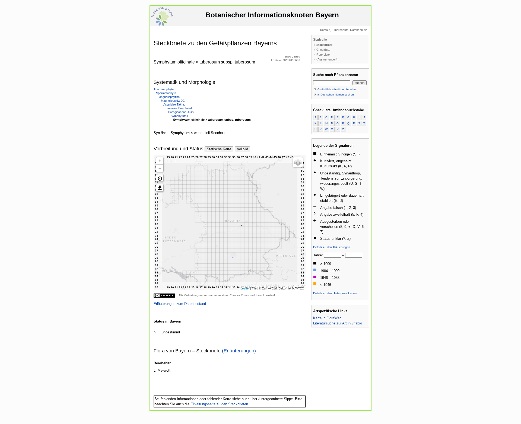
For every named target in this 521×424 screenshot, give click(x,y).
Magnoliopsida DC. (173, 100)
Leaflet (244, 288)
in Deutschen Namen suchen (335, 94)
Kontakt (325, 29)
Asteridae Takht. (174, 104)
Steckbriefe (324, 44)
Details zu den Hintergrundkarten (335, 293)
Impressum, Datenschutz (350, 29)
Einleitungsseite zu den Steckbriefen (219, 404)
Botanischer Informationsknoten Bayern (272, 15)
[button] (159, 177)
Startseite (320, 40)
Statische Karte (219, 149)
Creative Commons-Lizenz (246, 295)
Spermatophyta (166, 93)
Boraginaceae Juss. (181, 112)
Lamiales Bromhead (179, 108)
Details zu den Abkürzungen (331, 247)
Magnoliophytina (169, 96)
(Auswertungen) (327, 59)
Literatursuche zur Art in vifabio (337, 323)
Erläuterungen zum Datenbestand (180, 304)
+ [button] (159, 161)
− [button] (159, 168)
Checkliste (323, 49)
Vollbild (242, 149)
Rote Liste (323, 54)
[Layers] (298, 162)
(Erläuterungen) (239, 350)
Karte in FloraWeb (327, 318)
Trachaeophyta (164, 89)
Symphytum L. (180, 115)
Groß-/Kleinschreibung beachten (337, 89)
